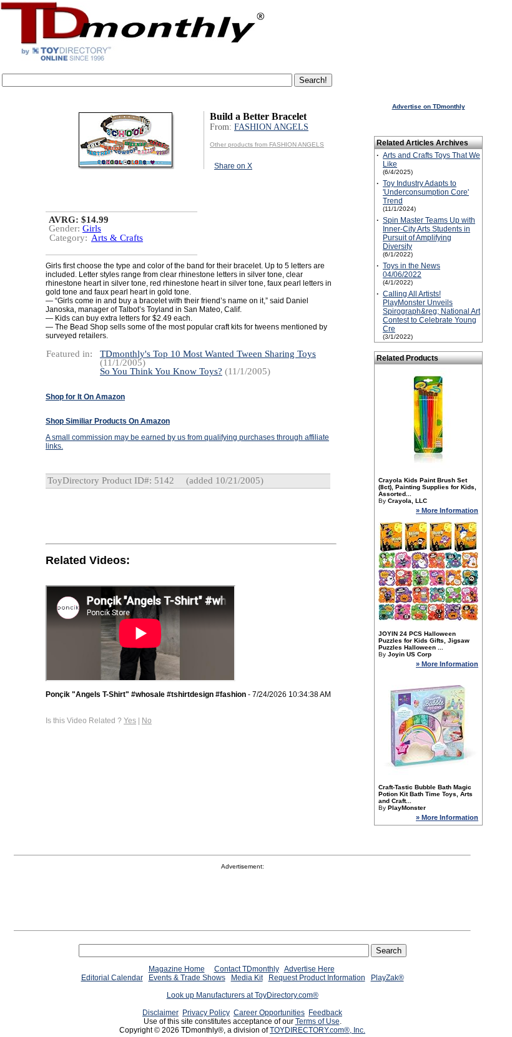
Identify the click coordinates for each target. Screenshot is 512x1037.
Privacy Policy (206, 1012)
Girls (91, 228)
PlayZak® (387, 977)
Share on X (233, 166)
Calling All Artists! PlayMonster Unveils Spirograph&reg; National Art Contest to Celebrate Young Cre (431, 311)
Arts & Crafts (117, 238)
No (147, 720)
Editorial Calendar (112, 977)
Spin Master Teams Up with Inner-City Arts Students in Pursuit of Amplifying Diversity (429, 233)
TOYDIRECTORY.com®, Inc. (317, 1030)
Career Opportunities (269, 1012)
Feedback (325, 1012)
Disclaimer (160, 1012)
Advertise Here (309, 969)
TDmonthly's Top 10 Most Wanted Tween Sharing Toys (208, 354)
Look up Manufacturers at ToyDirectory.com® (242, 995)
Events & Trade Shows (187, 977)
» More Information (447, 510)
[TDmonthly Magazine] (132, 60)
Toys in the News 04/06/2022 (411, 270)
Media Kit (247, 977)
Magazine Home (177, 969)
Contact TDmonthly (246, 969)
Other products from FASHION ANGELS (267, 144)
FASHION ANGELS (271, 127)
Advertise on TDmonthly (428, 106)
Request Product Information (316, 977)
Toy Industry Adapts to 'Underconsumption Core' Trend (426, 192)
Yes (130, 720)
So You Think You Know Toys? (161, 371)
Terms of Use (317, 1021)
